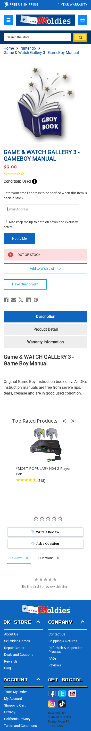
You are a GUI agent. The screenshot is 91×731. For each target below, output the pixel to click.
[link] (45, 174)
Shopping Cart (15, 705)
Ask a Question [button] (47, 543)
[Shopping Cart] (82, 20)
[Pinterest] (35, 300)
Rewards (10, 661)
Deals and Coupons (18, 654)
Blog (7, 668)
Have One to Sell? (25, 284)
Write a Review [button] (47, 532)
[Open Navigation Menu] (8, 20)
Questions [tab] (46, 558)
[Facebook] (6, 300)
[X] (20, 300)
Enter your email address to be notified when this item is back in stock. (45, 195)
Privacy (9, 712)
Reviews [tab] (16, 558)
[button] (65, 421)
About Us (11, 634)
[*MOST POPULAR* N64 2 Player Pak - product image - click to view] (45, 445)
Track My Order (15, 692)
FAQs (53, 658)
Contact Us (57, 634)
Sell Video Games (17, 641)
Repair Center (14, 648)
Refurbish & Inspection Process (66, 650)
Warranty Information (45, 342)
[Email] (13, 300)
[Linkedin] (28, 300)
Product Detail (45, 329)
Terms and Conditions (20, 726)
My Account (13, 699)
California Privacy (17, 719)
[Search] (80, 37)
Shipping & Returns (63, 641)
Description (45, 316)
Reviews (55, 665)
